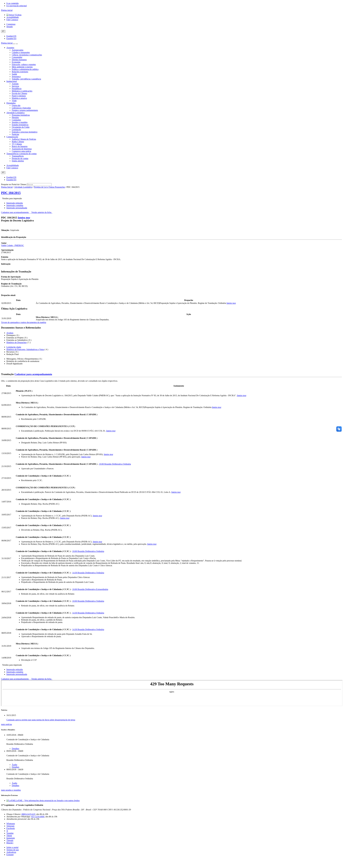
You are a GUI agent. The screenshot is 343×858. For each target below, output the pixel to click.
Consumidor (17, 57)
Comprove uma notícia (21, 151)
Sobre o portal (12, 847)
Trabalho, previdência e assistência (26, 79)
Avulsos (9, 333)
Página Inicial (7, 187)
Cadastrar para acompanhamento (15, 212)
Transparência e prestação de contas (21, 153)
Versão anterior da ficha (41, 212)
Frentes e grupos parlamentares (25, 110)
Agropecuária (17, 50)
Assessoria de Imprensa (22, 149)
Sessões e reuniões (19, 122)
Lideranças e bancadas (21, 108)
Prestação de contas (20, 158)
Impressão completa (14, 205)
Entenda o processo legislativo (24, 132)
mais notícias (6, 724)
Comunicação (12, 137)
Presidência (16, 88)
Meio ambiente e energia (22, 67)
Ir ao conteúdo (12, 3)
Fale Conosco (12, 19)
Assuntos (10, 47)
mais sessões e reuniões (11, 790)
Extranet (10, 854)
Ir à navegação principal (16, 6)
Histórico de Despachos (16, 342)
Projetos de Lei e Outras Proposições (49, 187)
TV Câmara (17, 144)
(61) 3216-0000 (37, 816)
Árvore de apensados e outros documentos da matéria (23, 322)
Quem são (16, 105)
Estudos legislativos (20, 125)
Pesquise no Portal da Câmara (13, 184)
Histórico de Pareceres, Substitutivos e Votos (25, 349)
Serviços (15, 86)
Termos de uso (12, 850)
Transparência (18, 156)
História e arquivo (19, 98)
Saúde (14, 74)
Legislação (16, 129)
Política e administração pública (25, 69)
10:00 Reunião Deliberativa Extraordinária (90, 589)
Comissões (16, 120)
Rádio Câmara (18, 141)
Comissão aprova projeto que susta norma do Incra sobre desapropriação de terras (40, 720)
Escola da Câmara (19, 93)
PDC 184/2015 (11, 192)
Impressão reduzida (14, 203)
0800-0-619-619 (28, 814)
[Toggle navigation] (14, 43)
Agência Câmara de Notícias (24, 139)
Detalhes (15, 748)
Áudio (14, 764)
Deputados (11, 103)
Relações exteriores (20, 72)
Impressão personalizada (16, 208)
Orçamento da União (20, 127)
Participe (15, 134)
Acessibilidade (12, 17)
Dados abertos (18, 161)
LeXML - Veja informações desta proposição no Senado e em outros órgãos (48, 800)
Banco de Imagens (19, 146)
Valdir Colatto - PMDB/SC (12, 245)
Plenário (15, 117)
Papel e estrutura (19, 96)
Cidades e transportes (21, 52)
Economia (16, 62)
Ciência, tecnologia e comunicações (27, 55)
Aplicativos (11, 852)
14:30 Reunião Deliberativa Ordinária (88, 573)
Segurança (16, 76)
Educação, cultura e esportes (24, 64)
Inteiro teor (24, 217)
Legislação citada (13, 347)
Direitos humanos (19, 59)
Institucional (11, 81)
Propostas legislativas (21, 115)
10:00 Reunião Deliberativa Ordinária (115, 464)
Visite (14, 100)
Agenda (15, 84)
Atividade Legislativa (15, 112)
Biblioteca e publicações (22, 91)
